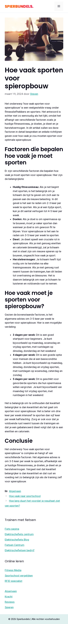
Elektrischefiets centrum (19, 534)
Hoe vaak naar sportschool (25, 496)
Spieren (9, 607)
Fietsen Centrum (14, 545)
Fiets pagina (12, 528)
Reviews (10, 601)
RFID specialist (13, 581)
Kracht (8, 596)
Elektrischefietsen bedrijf (19, 550)
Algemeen (15, 491)
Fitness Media (13, 570)
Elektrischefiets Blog (17, 539)
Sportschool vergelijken (19, 575)
